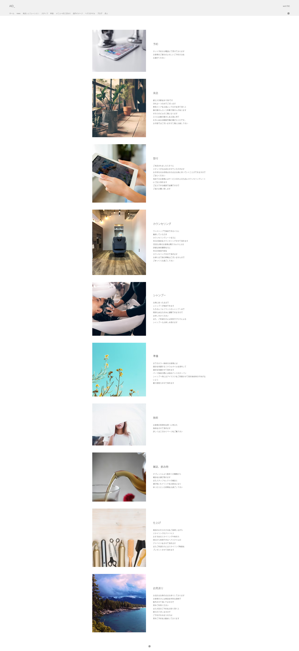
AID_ (12, 6)
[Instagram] (288, 13)
